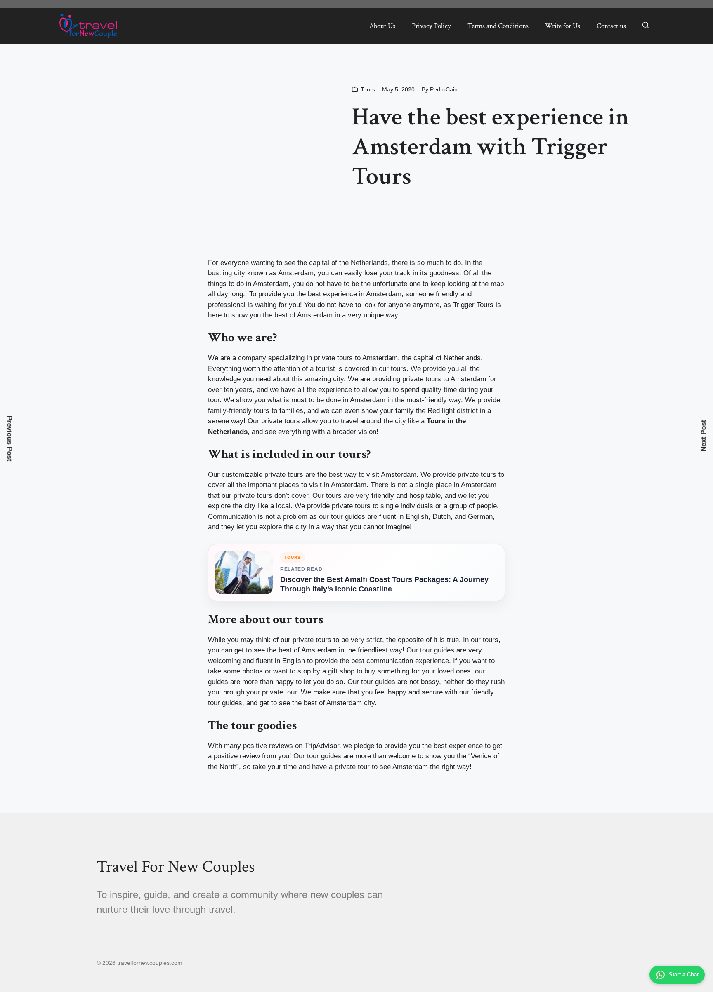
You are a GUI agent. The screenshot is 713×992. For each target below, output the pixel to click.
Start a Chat (684, 974)
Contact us (611, 25)
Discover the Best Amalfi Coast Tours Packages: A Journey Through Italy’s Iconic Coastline (384, 584)
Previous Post (10, 438)
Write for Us (562, 25)
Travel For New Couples (176, 866)
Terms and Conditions (498, 25)
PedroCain (444, 89)
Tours (368, 89)
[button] (646, 26)
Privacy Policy (431, 25)
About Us (382, 25)
